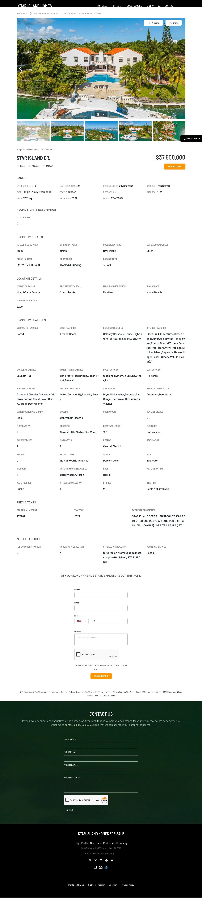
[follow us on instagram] (90, 860)
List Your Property (96, 884)
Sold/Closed (134, 6)
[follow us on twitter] (95, 860)
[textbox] (81, 621)
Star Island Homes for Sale (101, 833)
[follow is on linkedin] (101, 860)
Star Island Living (76, 884)
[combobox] (81, 621)
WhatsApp (110, 853)
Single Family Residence (46, 13)
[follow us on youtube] (112, 860)
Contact (170, 6)
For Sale (102, 6)
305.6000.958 (193, 138)
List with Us (153, 6)
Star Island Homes (35, 5)
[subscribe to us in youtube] (198, 202)
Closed (72, 191)
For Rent (117, 6)
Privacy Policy (102, 669)
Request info (174, 166)
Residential (22, 13)
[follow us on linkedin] (198, 194)
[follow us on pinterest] (106, 860)
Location (113, 884)
